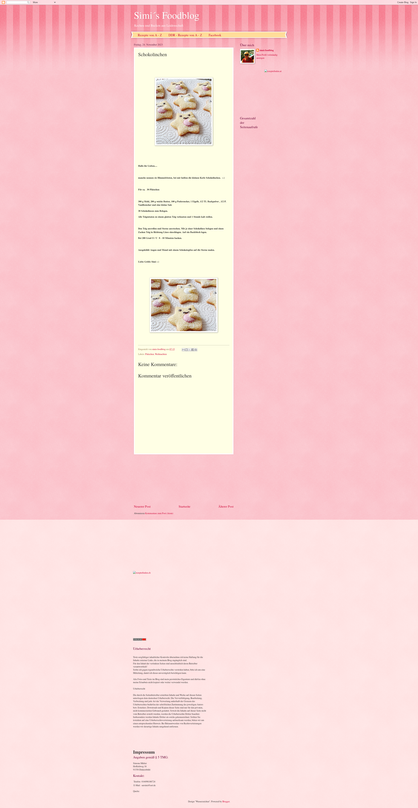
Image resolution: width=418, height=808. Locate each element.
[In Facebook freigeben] (192, 349)
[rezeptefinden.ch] (142, 572)
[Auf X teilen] (189, 349)
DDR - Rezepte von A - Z (185, 35)
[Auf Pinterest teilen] (195, 349)
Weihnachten (161, 354)
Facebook (215, 35)
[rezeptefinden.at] (273, 71)
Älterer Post (225, 506)
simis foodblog (267, 50)
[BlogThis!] (186, 349)
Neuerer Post (142, 506)
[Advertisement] (183, 479)
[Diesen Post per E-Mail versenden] (183, 349)
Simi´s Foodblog (166, 15)
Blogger (226, 801)
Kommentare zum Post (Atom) (159, 513)
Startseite (184, 506)
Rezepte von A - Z (150, 35)
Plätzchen (149, 354)
